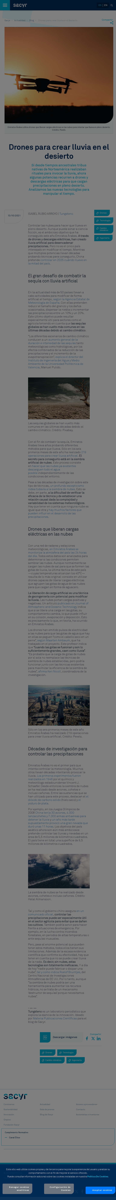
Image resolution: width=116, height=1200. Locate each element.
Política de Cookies (97, 1177)
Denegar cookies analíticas (19, 1188)
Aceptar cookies (102, 1190)
